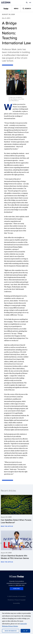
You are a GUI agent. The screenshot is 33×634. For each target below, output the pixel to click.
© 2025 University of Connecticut (16, 596)
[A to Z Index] (30, 2)
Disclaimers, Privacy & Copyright (16, 600)
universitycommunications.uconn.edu (16, 583)
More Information (10, 631)
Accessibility (16, 603)
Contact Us (12, 585)
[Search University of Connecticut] (26, 2)
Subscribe (16, 588)
